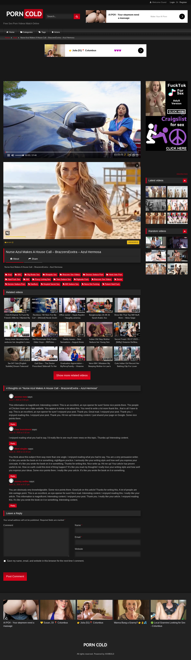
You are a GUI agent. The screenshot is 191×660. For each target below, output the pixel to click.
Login (172, 2)
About (16, 259)
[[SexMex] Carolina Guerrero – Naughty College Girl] (156, 242)
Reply (12, 424)
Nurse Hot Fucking (91, 284)
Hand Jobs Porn (115, 275)
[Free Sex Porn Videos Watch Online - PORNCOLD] (24, 14)
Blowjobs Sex (51, 275)
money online (21, 481)
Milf (27, 279)
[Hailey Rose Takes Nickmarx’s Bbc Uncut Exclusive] (177, 255)
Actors (57, 32)
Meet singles (21, 449)
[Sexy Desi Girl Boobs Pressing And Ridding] (156, 218)
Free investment (22, 429)
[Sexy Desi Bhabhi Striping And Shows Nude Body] (156, 191)
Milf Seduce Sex (72, 284)
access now (20, 397)
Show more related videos (72, 375)
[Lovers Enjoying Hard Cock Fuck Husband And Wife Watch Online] (156, 269)
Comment (8, 525)
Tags (44, 32)
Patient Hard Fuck (112, 284)
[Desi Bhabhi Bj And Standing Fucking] (177, 205)
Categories (28, 32)
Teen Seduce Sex (63, 279)
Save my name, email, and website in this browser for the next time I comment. (45, 561)
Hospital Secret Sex (51, 284)
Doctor (119, 279)
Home (11, 32)
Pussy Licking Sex (42, 279)
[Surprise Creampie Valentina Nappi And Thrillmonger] (177, 269)
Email (78, 537)
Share (34, 259)
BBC (19, 275)
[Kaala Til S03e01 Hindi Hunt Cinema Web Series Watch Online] (177, 242)
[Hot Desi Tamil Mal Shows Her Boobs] (156, 205)
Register (183, 2)
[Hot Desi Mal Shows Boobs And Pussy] (177, 218)
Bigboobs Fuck (82, 279)
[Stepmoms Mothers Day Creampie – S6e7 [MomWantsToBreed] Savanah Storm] (156, 255)
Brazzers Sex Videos (71, 275)
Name (78, 525)
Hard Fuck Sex (14, 279)
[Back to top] (182, 651)
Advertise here (182, 174)
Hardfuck (34, 284)
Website (79, 549)
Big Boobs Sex (33, 275)
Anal (15, 38)
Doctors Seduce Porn (94, 275)
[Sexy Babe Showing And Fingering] (177, 191)
